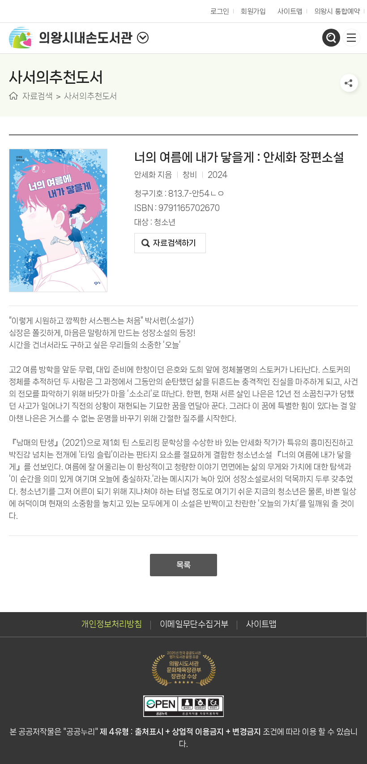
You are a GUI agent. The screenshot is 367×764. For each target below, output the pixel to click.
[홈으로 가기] (13, 95)
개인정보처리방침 (111, 624)
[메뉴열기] (351, 38)
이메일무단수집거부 (194, 624)
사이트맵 (290, 11)
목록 (183, 565)
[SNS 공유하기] (349, 83)
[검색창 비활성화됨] (331, 38)
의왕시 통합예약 (335, 9)
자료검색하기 (174, 243)
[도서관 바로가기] (143, 37)
